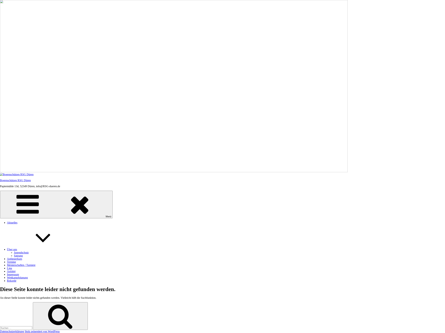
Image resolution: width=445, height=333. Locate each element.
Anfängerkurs (14, 258)
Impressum (13, 274)
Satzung (18, 255)
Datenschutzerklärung (12, 331)
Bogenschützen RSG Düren (15, 180)
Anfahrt (11, 271)
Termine (11, 261)
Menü (108, 216)
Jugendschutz (21, 252)
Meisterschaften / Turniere (21, 265)
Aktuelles (12, 222)
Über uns (12, 249)
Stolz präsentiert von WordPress (42, 331)
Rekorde (11, 280)
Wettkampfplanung (17, 277)
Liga (9, 268)
